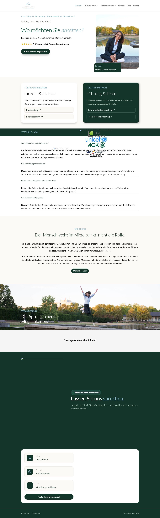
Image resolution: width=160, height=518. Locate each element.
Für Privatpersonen (107, 6)
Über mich (121, 6)
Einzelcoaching (33, 116)
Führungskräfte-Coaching (100, 110)
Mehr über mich (80, 271)
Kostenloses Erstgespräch (35, 51)
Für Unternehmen (90, 6)
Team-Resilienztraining (99, 116)
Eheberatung (32, 110)
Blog (129, 6)
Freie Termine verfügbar (87, 392)
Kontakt (136, 6)
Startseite (78, 6)
